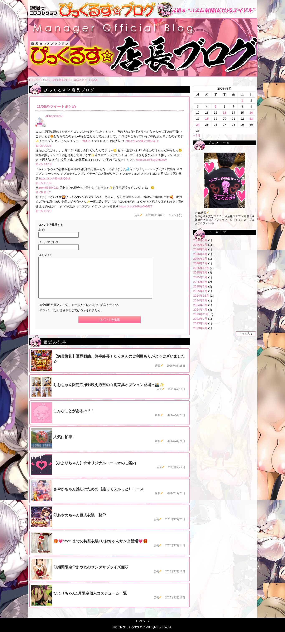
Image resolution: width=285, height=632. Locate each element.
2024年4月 (200, 309)
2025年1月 (200, 291)
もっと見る (246, 333)
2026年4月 (200, 254)
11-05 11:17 (43, 192)
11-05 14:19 (43, 164)
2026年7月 (200, 244)
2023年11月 (201, 314)
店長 (137, 215)
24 (197, 124)
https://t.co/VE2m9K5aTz (142, 141)
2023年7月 (200, 318)
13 (224, 112)
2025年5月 (200, 277)
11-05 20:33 (43, 145)
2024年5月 (200, 305)
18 (206, 118)
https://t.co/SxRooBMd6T (135, 206)
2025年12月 (201, 268)
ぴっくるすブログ (134, 627)
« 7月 (196, 135)
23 (251, 118)
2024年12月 (201, 295)
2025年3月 (200, 281)
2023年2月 (200, 328)
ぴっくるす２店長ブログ (58, 80)
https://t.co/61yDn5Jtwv (151, 159)
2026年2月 (200, 258)
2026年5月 (200, 249)
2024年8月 (200, 300)
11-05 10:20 (43, 211)
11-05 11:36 (43, 183)
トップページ (35, 80)
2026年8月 (200, 240)
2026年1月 (200, 263)
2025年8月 (200, 272)
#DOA (86, 141)
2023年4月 (200, 323)
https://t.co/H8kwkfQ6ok (55, 178)
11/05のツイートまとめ (86, 80)
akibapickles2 (54, 116)
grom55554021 (48, 187)
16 (251, 112)
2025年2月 (200, 286)
